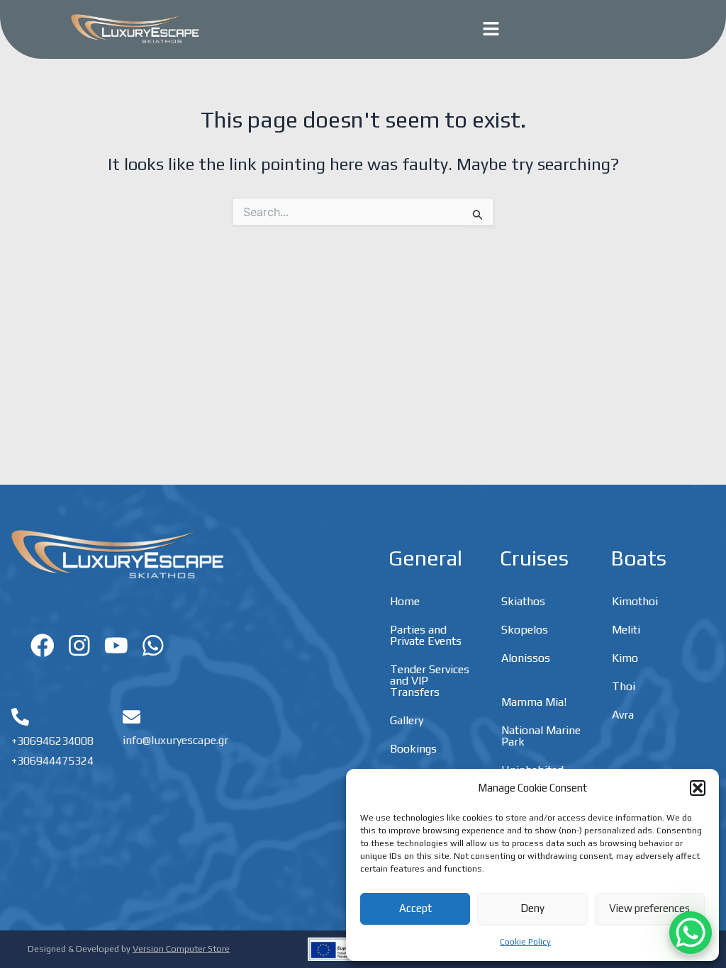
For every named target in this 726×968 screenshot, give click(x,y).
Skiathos (523, 601)
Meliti (626, 629)
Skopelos (524, 629)
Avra (623, 714)
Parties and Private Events (426, 635)
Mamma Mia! (533, 702)
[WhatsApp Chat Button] (690, 932)
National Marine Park (541, 736)
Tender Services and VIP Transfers (429, 681)
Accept (415, 908)
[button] (698, 788)
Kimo (625, 658)
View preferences (649, 908)
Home (405, 601)
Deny (532, 908)
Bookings (413, 748)
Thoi (623, 686)
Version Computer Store (181, 948)
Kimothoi (635, 601)
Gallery (406, 720)
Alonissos (525, 658)
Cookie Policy (525, 942)
